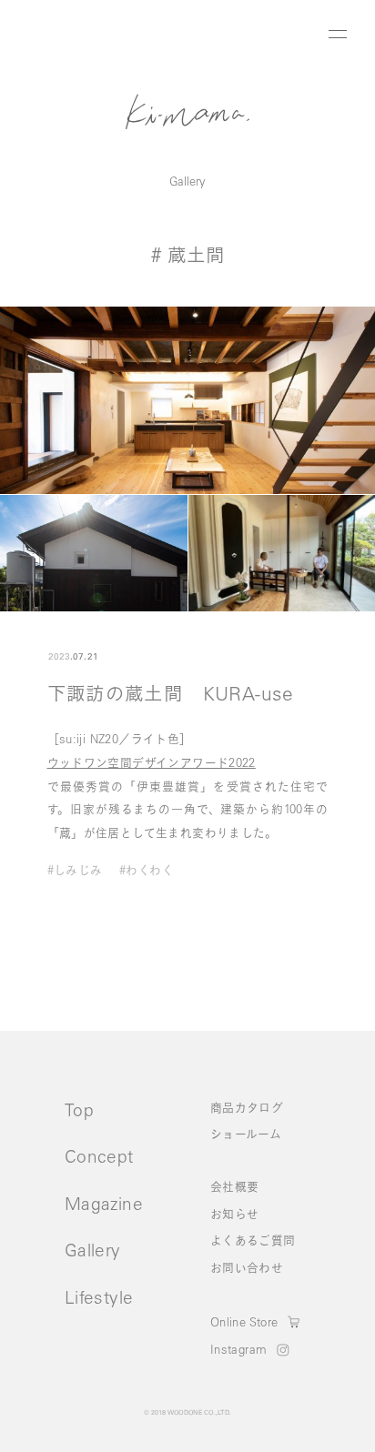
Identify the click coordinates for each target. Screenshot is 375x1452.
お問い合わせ (246, 1267)
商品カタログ (246, 1106)
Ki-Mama (187, 111)
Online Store (244, 1322)
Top (79, 1110)
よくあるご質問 (253, 1239)
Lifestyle (99, 1297)
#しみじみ (75, 870)
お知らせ (234, 1213)
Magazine (104, 1204)
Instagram (238, 1350)
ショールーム (245, 1133)
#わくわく (146, 870)
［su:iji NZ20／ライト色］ (119, 738)
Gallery (187, 180)
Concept (99, 1156)
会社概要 (234, 1186)
